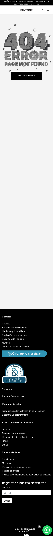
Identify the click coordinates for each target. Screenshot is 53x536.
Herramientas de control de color (17, 437)
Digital (5, 445)
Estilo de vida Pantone (13, 339)
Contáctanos (8, 459)
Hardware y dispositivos (13, 331)
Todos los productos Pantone (16, 346)
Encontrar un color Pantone (15, 415)
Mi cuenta (6, 463)
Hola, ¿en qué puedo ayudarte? (24, 530)
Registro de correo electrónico (16, 467)
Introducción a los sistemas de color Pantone (23, 411)
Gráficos (6, 324)
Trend (5, 441)
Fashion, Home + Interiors (14, 327)
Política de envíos (10, 471)
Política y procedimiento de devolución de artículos (26, 475)
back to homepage (26, 76)
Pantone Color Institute (13, 396)
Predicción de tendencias (14, 335)
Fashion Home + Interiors (14, 433)
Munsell (6, 343)
